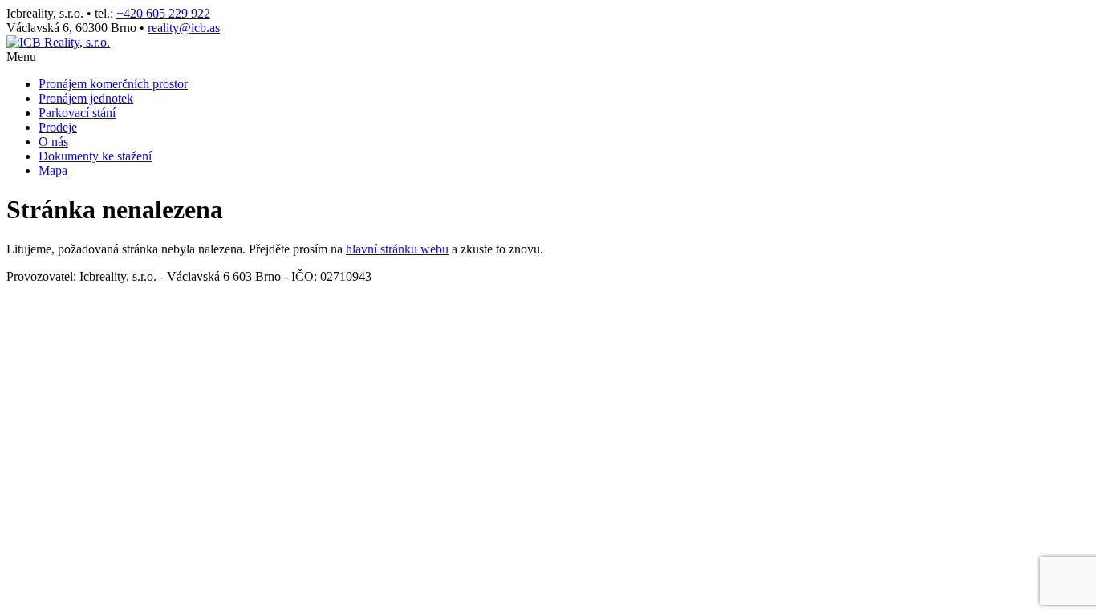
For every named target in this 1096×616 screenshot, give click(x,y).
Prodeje (58, 127)
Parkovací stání (77, 113)
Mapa (53, 170)
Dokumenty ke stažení (95, 156)
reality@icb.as (184, 27)
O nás (53, 141)
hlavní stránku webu (397, 249)
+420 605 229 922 (163, 13)
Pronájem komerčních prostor (113, 84)
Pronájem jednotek (86, 98)
